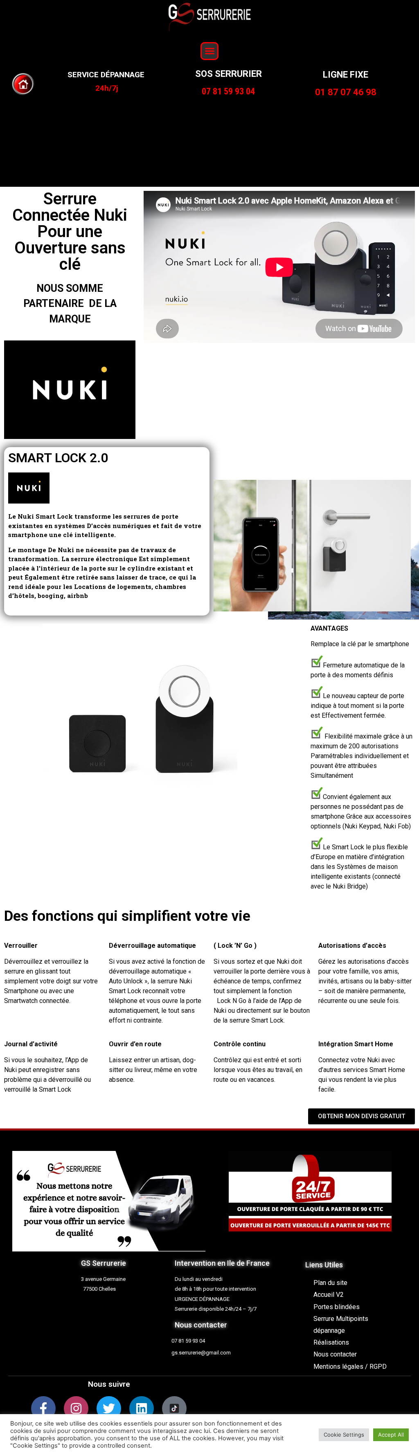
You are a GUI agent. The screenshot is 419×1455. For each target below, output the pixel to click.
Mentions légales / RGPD (350, 1366)
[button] (209, 51)
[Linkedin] (141, 1408)
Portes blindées (336, 1307)
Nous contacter (335, 1354)
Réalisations (331, 1342)
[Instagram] (76, 1408)
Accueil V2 (328, 1294)
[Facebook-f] (43, 1408)
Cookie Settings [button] (344, 1434)
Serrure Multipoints (340, 1319)
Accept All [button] (391, 1434)
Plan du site (330, 1283)
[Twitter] (109, 1408)
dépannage (329, 1330)
